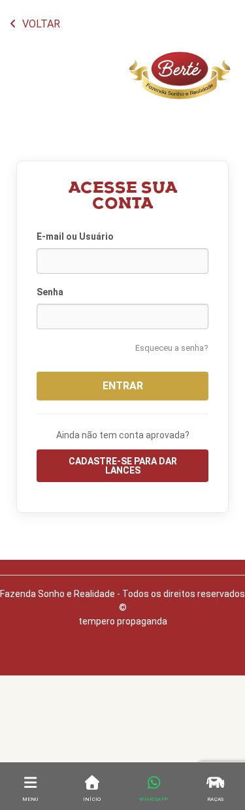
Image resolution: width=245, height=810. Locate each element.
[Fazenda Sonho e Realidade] (179, 91)
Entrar (123, 386)
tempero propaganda (122, 621)
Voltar (40, 24)
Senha (50, 292)
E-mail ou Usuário (75, 236)
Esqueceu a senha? (171, 348)
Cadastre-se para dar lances (123, 466)
